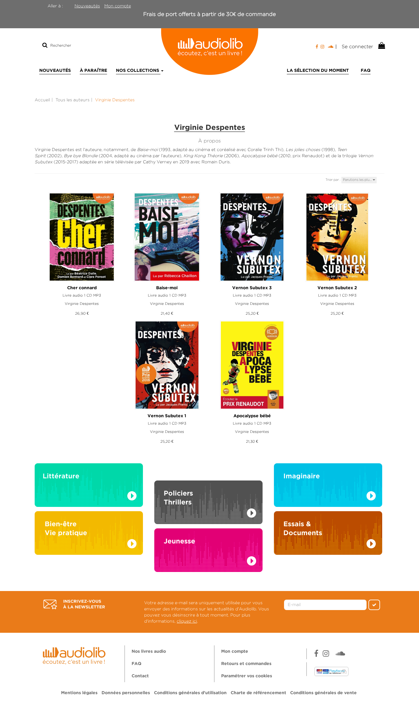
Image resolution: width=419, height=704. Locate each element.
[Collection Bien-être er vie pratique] (89, 534)
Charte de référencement (258, 693)
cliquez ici (187, 621)
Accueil (42, 99)
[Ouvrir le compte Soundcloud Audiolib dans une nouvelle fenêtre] (332, 46)
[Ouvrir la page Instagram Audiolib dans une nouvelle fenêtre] (322, 46)
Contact (140, 676)
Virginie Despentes (82, 303)
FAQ (366, 70)
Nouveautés (87, 5)
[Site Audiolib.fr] (75, 655)
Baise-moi (167, 288)
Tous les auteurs (73, 99)
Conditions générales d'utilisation (190, 693)
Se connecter (357, 46)
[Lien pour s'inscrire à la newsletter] (74, 604)
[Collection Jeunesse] (208, 556)
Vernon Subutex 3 (252, 288)
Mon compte (117, 5)
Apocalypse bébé (252, 416)
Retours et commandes (246, 664)
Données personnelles (126, 693)
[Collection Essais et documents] (328, 534)
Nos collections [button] (138, 70)
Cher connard (82, 288)
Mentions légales (79, 693)
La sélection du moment (318, 70)
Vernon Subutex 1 (167, 416)
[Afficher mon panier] (381, 45)
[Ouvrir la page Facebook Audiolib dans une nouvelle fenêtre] (317, 46)
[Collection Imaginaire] (328, 486)
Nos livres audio (149, 651)
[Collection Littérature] (89, 486)
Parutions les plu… (358, 179)
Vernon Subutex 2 (337, 288)
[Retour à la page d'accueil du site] (209, 51)
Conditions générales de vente (323, 693)
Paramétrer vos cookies (246, 676)
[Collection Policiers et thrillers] (208, 495)
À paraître (93, 70)
